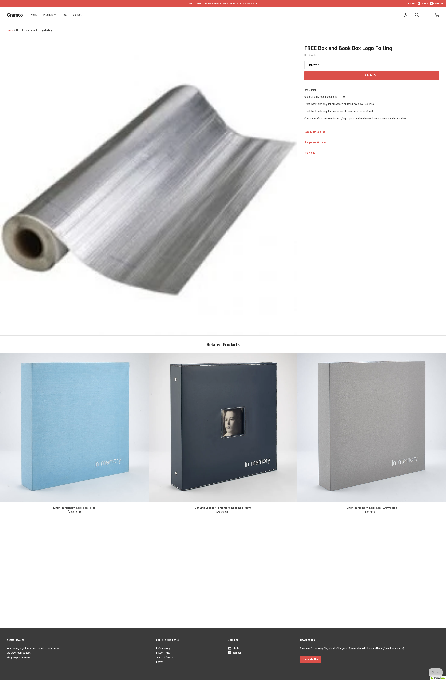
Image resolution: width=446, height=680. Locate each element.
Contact (77, 14)
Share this (309, 152)
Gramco (15, 15)
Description (310, 90)
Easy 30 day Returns (314, 131)
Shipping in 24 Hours (315, 142)
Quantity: (312, 65)
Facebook (438, 3)
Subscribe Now (310, 659)
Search (159, 661)
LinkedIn (425, 3)
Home (34, 14)
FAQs (64, 14)
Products (48, 14)
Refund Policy (163, 648)
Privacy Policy (163, 652)
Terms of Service (164, 657)
